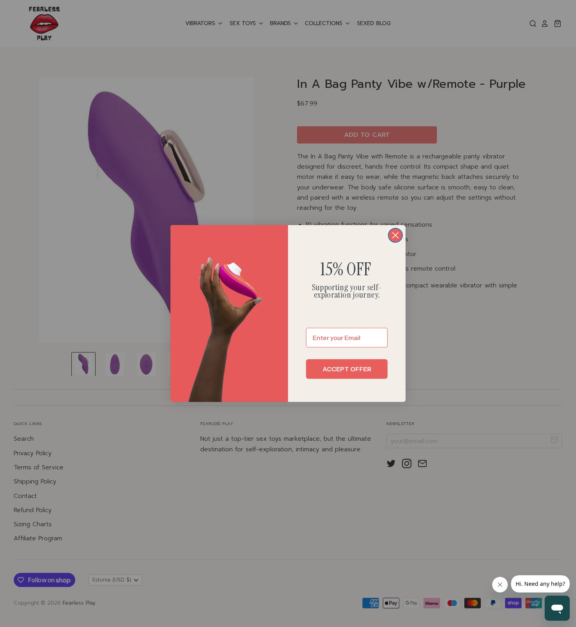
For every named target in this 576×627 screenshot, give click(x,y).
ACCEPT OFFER (346, 369)
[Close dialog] (395, 235)
